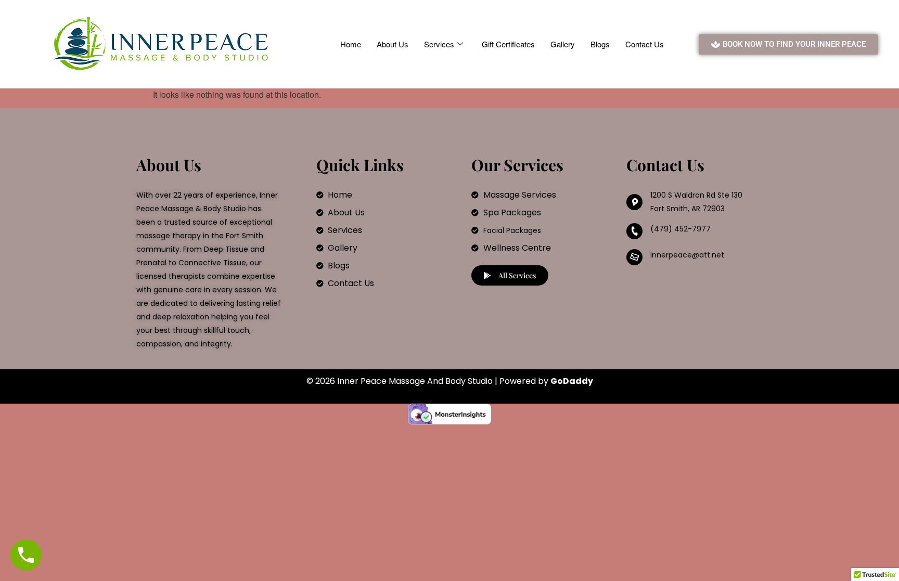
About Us (392, 43)
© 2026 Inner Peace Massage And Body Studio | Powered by (449, 381)
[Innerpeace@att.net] (634, 257)
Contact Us (644, 43)
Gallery (562, 43)
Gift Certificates (508, 43)
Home (350, 43)
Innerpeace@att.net (687, 255)
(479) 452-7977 (680, 229)
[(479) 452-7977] (634, 231)
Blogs (600, 43)
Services (439, 43)
